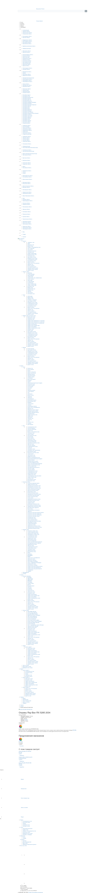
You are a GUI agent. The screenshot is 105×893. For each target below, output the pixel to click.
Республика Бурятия (27, 98)
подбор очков (30, 415)
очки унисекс (30, 249)
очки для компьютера (32, 429)
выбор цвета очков (31, 592)
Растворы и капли (26, 826)
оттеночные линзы (31, 501)
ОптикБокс (30, 588)
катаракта (29, 380)
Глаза (24, 367)
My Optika (29, 577)
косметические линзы (32, 518)
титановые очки (31, 252)
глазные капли (30, 403)
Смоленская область (27, 132)
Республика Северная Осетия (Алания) (30, 113)
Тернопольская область (27, 219)
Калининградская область (28, 54)
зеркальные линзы (31, 439)
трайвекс (29, 571)
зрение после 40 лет (32, 373)
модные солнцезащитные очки (34, 464)
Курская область (26, 65)
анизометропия (31, 398)
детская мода (30, 436)
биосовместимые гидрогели (33, 507)
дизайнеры (30, 272)
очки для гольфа (31, 468)
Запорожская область (27, 193)
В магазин (22, 745)
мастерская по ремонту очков (33, 442)
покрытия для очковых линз (33, 533)
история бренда (31, 281)
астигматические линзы (32, 536)
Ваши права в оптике (27, 666)
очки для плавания (31, 445)
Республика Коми (26, 107)
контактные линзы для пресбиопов (34, 514)
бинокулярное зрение (32, 400)
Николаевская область (27, 206)
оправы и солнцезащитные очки (34, 247)
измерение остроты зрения (33, 409)
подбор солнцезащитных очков (34, 598)
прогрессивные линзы (32, 473)
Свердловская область (27, 130)
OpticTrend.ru (30, 578)
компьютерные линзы (32, 440)
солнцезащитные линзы (32, 259)
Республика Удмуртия (27, 117)
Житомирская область (27, 189)
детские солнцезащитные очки (34, 457)
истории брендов (31, 274)
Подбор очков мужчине (32, 324)
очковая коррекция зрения (33, 532)
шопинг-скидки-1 (28, 647)
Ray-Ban (26, 719)
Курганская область (27, 64)
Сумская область (26, 216)
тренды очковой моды (32, 253)
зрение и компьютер (32, 371)
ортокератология (31, 413)
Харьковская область (27, 221)
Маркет (21, 669)
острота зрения (31, 391)
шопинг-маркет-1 (26, 670)
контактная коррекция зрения (33, 483)
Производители (26, 572)
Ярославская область (27, 154)
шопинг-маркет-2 (26, 677)
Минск (24, 166)
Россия (40, 8)
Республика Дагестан (27, 99)
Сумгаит (24, 236)
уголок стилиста (31, 279)
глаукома (29, 404)
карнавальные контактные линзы (34, 494)
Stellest (29, 556)
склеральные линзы (31, 524)
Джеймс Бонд (30, 246)
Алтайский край (26, 30)
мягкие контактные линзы (33, 496)
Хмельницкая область (27, 223)
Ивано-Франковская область (28, 195)
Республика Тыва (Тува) (27, 115)
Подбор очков (25, 829)
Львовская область (26, 204)
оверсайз (29, 291)
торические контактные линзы (33, 528)
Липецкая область (26, 69)
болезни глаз (30, 368)
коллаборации (30, 282)
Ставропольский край (27, 134)
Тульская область (26, 140)
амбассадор (30, 280)
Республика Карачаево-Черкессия (29, 104)
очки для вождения (31, 428)
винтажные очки (31, 244)
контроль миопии (31, 385)
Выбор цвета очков (31, 316)
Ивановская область (27, 51)
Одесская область (26, 209)
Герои (24, 294)
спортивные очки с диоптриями (34, 450)
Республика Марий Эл (27, 109)
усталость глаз (30, 422)
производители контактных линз (34, 486)
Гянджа (24, 234)
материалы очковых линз (33, 530)
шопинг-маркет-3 (26, 687)
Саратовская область (27, 128)
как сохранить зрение (32, 266)
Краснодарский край (27, 62)
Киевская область (26, 199)
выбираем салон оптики (32, 258)
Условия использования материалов (35, 892)
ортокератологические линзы (33, 500)
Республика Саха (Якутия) (28, 112)
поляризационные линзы (33, 303)
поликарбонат (30, 570)
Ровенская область (26, 214)
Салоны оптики (26, 610)
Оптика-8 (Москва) (31, 623)
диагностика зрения (31, 379)
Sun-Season (30, 582)
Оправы (24, 823)
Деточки (29, 584)
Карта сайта (25, 843)
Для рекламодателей (27, 842)
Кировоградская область (27, 200)
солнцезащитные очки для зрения (34, 475)
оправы (26, 673)
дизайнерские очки (31, 288)
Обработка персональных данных (29, 844)
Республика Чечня (26, 119)
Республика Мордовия (27, 110)
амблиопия (30, 397)
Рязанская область (26, 123)
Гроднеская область (27, 164)
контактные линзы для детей (33, 495)
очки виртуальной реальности (33, 467)
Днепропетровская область (28, 186)
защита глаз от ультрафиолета (34, 407)
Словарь (24, 573)
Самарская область (27, 125)
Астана (24, 173)
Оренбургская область (27, 85)
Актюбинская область (27, 170)
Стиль (21, 239)
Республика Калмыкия (27, 103)
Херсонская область (27, 222)
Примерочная (25, 699)
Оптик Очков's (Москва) (32, 617)
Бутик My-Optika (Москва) (33, 614)
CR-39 (29, 552)
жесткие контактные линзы (33, 492)
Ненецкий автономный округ (28, 77)
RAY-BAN (74, 730)
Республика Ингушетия (27, 101)
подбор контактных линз (32, 414)
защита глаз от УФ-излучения (33, 263)
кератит (29, 381)
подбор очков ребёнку (32, 596)
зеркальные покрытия (32, 560)
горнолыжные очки (31, 455)
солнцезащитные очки (32, 426)
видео (29, 243)
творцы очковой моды (32, 283)
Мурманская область (27, 75)
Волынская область (26, 183)
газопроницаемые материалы (34, 510)
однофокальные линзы (32, 544)
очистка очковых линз (32, 466)
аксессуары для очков (32, 435)
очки (28, 392)
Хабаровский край (26, 146)
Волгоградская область (27, 41)
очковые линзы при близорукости (34, 567)
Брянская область (26, 37)
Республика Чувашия (27, 120)
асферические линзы (32, 538)
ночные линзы (30, 497)
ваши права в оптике (32, 257)
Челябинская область (27, 150)
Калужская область (26, 55)
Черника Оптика (31, 590)
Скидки (24, 645)
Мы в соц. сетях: (23, 845)
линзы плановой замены (32, 519)
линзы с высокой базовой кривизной (35, 463)
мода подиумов (31, 275)
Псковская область (26, 92)
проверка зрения (31, 376)
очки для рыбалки (31, 469)
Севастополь (25, 131)
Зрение (21, 365)
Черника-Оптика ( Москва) (33, 626)
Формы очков (30, 330)
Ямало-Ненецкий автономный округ (30, 153)
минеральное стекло (32, 563)
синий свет (30, 396)
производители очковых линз (33, 534)
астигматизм (30, 378)
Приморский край (26, 91)
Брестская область (26, 157)
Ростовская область (27, 121)
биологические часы (32, 401)
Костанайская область (27, 176)
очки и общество (31, 248)
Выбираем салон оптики (27, 667)
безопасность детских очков (33, 452)
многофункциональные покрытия (34, 543)
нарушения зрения (31, 375)
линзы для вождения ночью (33, 462)
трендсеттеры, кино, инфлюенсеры (35, 277)
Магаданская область (27, 71)
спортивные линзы (31, 448)
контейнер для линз (31, 517)
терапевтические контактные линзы (35, 527)
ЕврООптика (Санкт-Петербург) (34, 615)
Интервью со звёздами (32, 299)
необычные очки (31, 319)
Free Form (30, 554)
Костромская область (27, 60)
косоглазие (30, 387)
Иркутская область (26, 52)
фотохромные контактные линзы (34, 505)
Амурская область (26, 31)
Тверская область (26, 137)
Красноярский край (26, 63)
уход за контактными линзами (33, 489)
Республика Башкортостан (28, 97)
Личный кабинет (39, 21)
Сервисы (22, 697)
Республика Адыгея (26, 95)
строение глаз (30, 418)
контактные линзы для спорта (33, 516)
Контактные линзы (26, 481)
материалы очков (31, 593)
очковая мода (30, 276)
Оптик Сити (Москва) (32, 618)
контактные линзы (31, 384)
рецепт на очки (31, 270)
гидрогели (30, 511)
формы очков (30, 599)
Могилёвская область (27, 167)
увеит (29, 420)
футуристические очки (32, 254)
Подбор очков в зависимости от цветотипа (36, 321)
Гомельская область (27, 162)
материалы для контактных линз (34, 485)
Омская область (26, 84)
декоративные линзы (32, 491)
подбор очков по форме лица (33, 595)
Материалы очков (31, 318)
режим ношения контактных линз (34, 488)
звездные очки (30, 290)
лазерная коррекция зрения (33, 412)
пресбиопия (30, 393)
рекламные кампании (32, 250)
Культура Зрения (31, 585)
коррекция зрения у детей (33, 268)
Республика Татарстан (27, 114)
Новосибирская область (27, 81)
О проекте (22, 839)
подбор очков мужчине (32, 594)
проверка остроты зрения (33, 269)
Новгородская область (27, 80)
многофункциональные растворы (34, 521)
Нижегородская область (27, 79)
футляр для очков (31, 480)
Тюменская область (27, 141)
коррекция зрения (31, 374)
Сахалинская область (27, 129)
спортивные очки (31, 433)
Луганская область (26, 203)
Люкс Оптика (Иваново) (32, 616)
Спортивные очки (26, 824)
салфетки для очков (32, 474)
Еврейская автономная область (29, 46)
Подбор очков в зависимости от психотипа (36, 320)
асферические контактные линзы (34, 506)
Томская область (26, 139)
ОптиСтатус (30, 589)
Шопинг (21, 574)
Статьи (21, 827)
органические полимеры (32, 565)
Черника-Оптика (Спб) (32, 627)
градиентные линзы (31, 456)
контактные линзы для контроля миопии (36, 512)
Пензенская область (27, 88)
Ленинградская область (27, 68)
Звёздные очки (30, 298)
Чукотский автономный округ (28, 151)
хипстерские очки (31, 255)
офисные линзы (31, 444)
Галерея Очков (31, 583)
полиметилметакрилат (32, 523)
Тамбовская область (27, 136)
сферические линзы (32, 550)
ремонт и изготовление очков (33, 431)
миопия (29, 389)
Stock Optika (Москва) (32, 611)
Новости (24, 241)
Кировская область (26, 59)
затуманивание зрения (32, 406)
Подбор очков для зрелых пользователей (36, 323)
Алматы (24, 172)
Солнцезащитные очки (27, 821)
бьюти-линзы (30, 508)
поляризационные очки (32, 472)
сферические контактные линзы (34, 525)
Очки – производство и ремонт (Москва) (36, 625)
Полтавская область (27, 211)
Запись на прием (26, 702)
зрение (29, 370)
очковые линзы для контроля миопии (35, 566)
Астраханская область (27, 33)
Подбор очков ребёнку (32, 326)
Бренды (24, 347)
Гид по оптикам (26, 665)
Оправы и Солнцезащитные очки (29, 831)
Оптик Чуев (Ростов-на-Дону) (33, 620)
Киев (24, 198)
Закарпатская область (27, 192)
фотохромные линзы (32, 260)
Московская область (27, 74)
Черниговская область (27, 227)
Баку (24, 231)
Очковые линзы (26, 529)
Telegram (24, 703)
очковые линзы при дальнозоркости (35, 568)
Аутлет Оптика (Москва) (32, 612)
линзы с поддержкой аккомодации (34, 562)
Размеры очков (31, 329)
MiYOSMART (30, 555)
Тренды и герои (26, 271)
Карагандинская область (28, 175)
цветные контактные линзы (33, 490)
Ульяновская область (27, 143)
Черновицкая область (27, 228)
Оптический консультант (27, 828)
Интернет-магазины (27, 576)
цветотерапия (30, 424)
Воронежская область (27, 43)
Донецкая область (26, 187)
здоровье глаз (30, 264)
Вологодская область (27, 42)
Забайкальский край (27, 48)
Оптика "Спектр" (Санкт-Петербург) (35, 621)
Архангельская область (27, 32)
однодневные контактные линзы (34, 499)
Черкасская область (27, 226)
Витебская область (26, 160)
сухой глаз (30, 419)
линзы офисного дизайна (33, 561)
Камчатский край (26, 57)
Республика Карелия (27, 106)
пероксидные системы (32, 522)
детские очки (30, 430)
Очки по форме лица (27, 700)
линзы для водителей (32, 441)
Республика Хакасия (27, 118)
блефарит (30, 402)
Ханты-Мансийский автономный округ (30, 147)
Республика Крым (26, 108)
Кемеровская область (27, 58)
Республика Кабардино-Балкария (29, 102)
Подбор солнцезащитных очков (34, 327)
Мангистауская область (27, 179)
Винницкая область (26, 182)
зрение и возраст (31, 265)
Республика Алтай (26, 96)
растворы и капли (28, 676)
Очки (24, 425)
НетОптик (29, 587)
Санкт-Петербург (26, 126)
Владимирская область (27, 40)
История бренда (31, 348)
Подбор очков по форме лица (33, 325)
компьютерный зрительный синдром (35, 382)
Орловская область (26, 86)
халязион (29, 423)
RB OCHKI (30, 581)
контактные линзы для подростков (34, 513)
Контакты (24, 840)
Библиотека (22, 835)
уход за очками (31, 434)
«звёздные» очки (31, 242)
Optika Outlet (30, 579)
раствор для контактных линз (33, 503)
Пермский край (26, 90)
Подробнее (22, 755)
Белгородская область (27, 36)
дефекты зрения (31, 261)
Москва (24, 73)
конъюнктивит (30, 386)
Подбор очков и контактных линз (29, 315)
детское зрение (31, 369)
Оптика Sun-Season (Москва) (33, 622)
